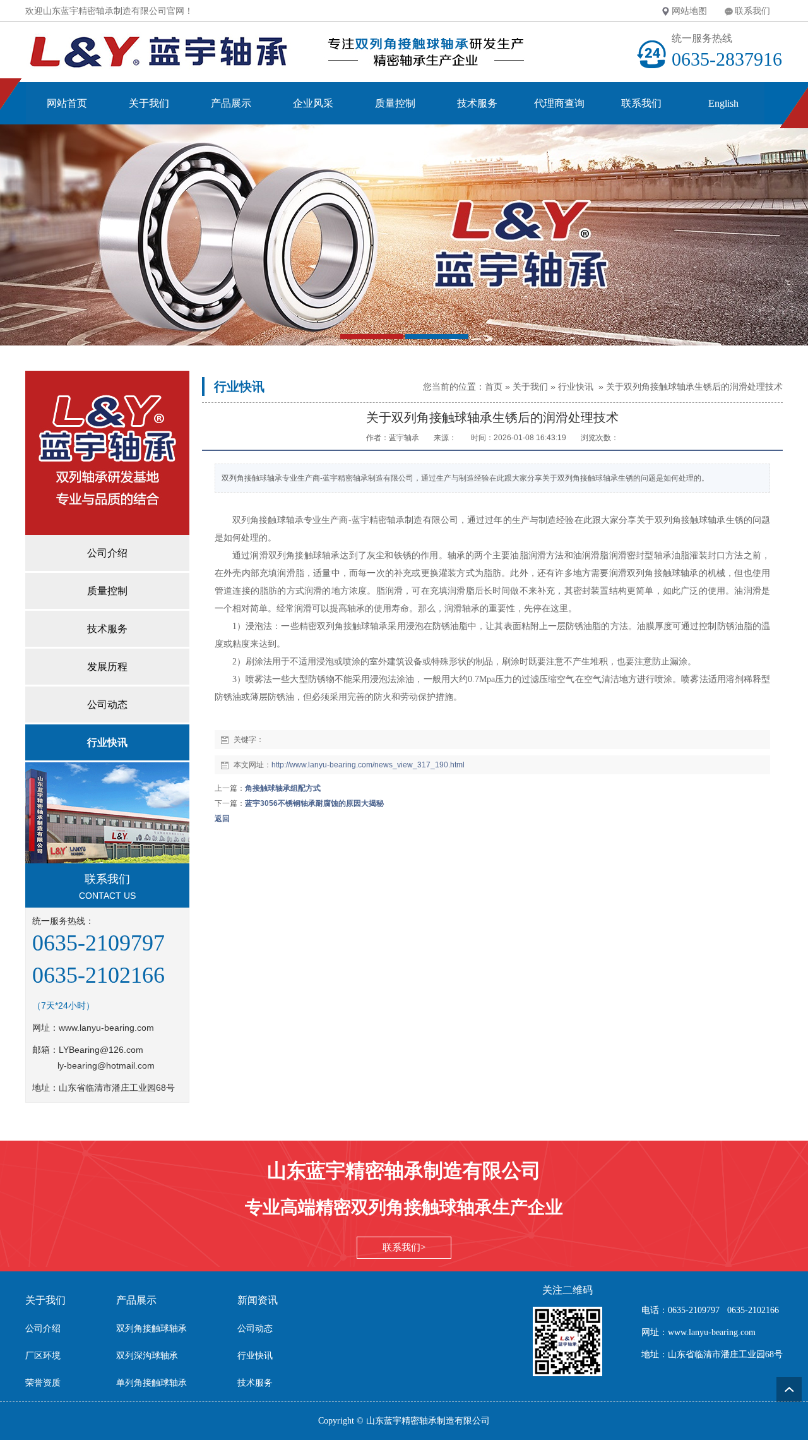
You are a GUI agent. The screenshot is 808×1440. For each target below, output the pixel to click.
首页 (493, 386)
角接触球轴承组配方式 (283, 788)
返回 (222, 818)
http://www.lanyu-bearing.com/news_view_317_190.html (368, 764)
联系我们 (752, 11)
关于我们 (149, 103)
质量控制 (395, 103)
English (723, 103)
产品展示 (231, 103)
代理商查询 (559, 103)
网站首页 (67, 103)
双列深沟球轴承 (147, 1355)
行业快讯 (575, 386)
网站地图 (689, 11)
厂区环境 (43, 1355)
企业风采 (313, 103)
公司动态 (255, 1328)
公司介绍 (43, 1328)
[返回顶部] (789, 1389)
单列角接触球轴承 (151, 1383)
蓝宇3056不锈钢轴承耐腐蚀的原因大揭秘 (314, 803)
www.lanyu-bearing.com (106, 1028)
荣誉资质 (43, 1383)
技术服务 (477, 103)
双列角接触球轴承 (151, 1328)
